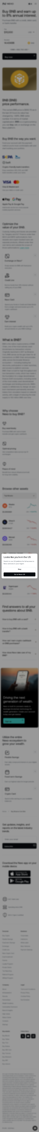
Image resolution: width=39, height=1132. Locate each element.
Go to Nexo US (19, 574)
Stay (19, 569)
